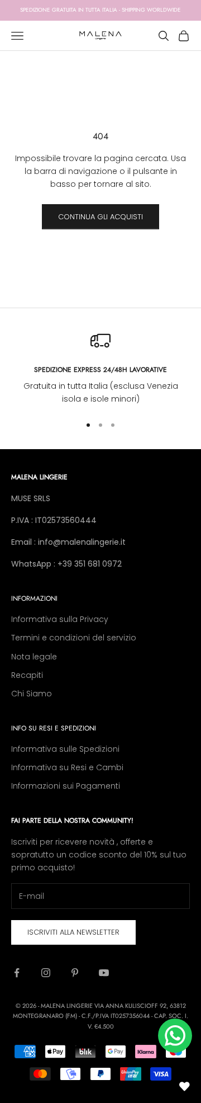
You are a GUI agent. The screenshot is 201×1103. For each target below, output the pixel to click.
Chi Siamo (31, 693)
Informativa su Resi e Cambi (67, 767)
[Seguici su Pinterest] (74, 972)
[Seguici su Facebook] (16, 972)
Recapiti (27, 675)
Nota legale (34, 656)
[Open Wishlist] (184, 1086)
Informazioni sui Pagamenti (65, 785)
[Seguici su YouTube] (103, 972)
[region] (100, 368)
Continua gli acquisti (100, 216)
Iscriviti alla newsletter (73, 932)
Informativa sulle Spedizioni (65, 749)
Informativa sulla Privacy (59, 619)
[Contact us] (175, 1036)
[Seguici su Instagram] (45, 972)
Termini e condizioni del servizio (73, 637)
